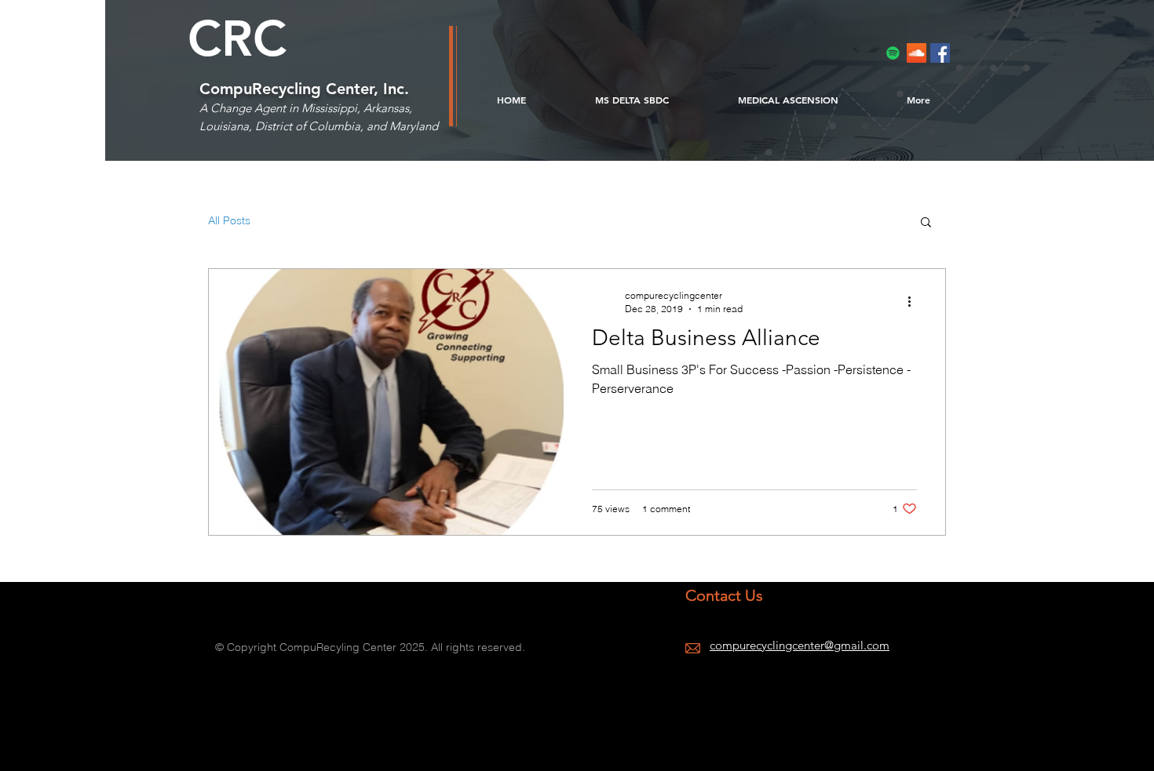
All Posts (229, 220)
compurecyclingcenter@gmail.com (799, 645)
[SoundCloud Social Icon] (916, 53)
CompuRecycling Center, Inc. (304, 88)
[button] (925, 223)
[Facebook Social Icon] (940, 53)
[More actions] (914, 301)
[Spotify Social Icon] (893, 53)
